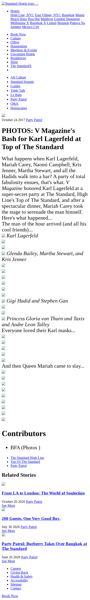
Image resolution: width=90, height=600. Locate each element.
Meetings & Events (23, 50)
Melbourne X (19, 23)
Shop (14, 62)
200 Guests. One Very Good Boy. (31, 518)
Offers (14, 42)
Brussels (63, 23)
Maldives (47, 19)
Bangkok (68, 15)
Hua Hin (34, 19)
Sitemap (16, 584)
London (60, 19)
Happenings (18, 46)
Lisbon (52, 23)
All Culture (18, 77)
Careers (15, 568)
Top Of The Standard (25, 462)
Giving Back (19, 572)
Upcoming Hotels (22, 54)
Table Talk (17, 90)
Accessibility (19, 580)
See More (8, 505)
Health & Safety (21, 576)
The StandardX (21, 66)
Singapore (73, 19)
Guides (15, 86)
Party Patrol (18, 99)
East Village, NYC (48, 15)
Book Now (18, 34)
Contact (15, 588)
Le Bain (16, 95)
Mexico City (30, 27)
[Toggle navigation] (37, 4)
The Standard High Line (27, 458)
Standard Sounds (22, 82)
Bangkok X (38, 23)
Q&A (14, 104)
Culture (15, 38)
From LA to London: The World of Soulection (43, 493)
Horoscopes (18, 108)
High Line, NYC (22, 15)
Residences (18, 58)
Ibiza (23, 19)
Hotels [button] (14, 11)
